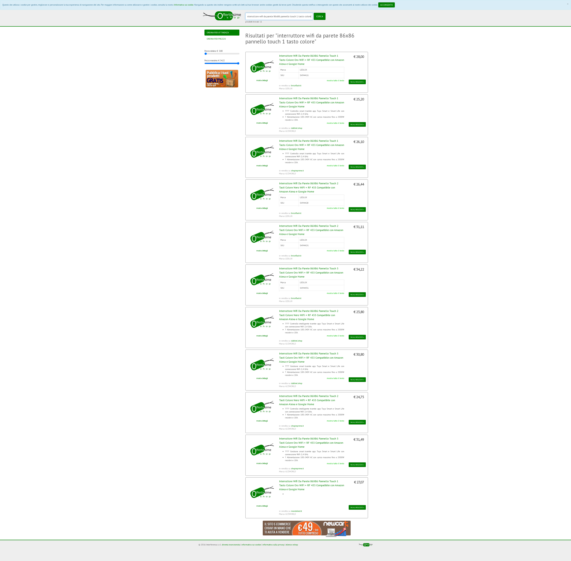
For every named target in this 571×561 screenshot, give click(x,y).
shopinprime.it (297, 170)
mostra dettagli (262, 80)
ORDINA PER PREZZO (216, 38)
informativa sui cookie (251, 544)
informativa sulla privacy (273, 544)
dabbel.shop (296, 128)
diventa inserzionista (231, 544)
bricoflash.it (296, 85)
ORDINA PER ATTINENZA (218, 32)
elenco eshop (292, 544)
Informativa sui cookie (183, 4)
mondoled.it (296, 511)
